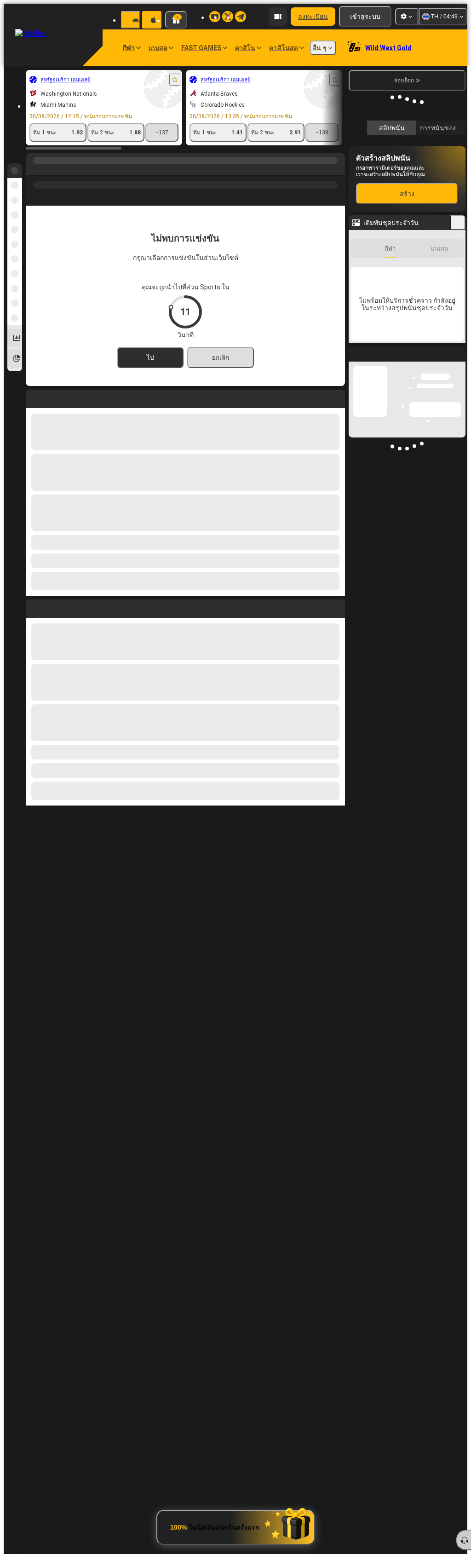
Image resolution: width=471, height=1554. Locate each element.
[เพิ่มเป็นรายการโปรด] (174, 80)
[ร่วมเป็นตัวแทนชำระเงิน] (278, 16)
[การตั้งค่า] (406, 16)
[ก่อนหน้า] (33, 606)
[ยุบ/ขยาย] (457, 360)
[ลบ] (335, 606)
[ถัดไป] (53, 606)
